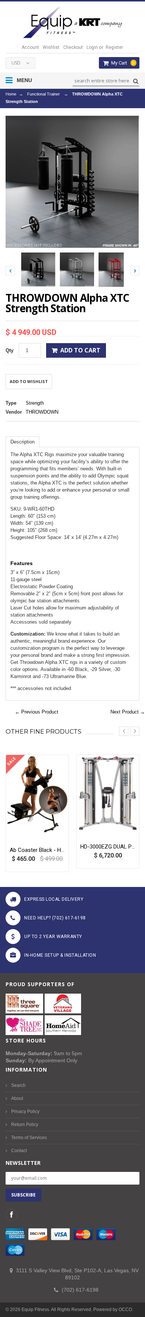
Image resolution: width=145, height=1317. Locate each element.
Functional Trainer (43, 94)
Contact (19, 1150)
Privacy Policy (25, 1111)
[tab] (22, 441)
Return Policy (24, 1124)
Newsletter (23, 1162)
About (17, 1098)
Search (18, 1085)
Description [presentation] (22, 442)
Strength (35, 403)
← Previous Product (36, 712)
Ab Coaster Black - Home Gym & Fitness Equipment (37, 850)
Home (11, 94)
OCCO (125, 1309)
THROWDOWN (42, 412)
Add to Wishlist (29, 381)
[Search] (134, 81)
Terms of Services (29, 1137)
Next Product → (127, 712)
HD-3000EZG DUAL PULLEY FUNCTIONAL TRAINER (107, 846)
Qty (9, 350)
